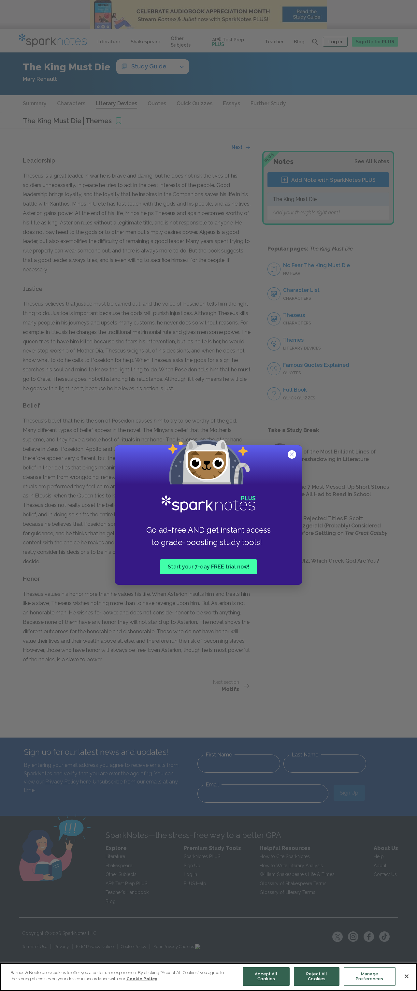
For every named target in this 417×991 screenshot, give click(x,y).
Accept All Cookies (266, 976)
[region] (208, 977)
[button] (292, 455)
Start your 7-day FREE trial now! (208, 567)
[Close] (406, 976)
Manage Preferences (369, 976)
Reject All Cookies (316, 976)
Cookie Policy (141, 978)
